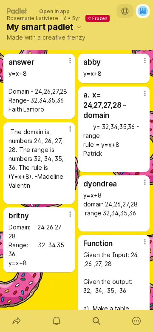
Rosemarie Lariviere (32, 18)
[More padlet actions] (136, 320)
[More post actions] (64, 64)
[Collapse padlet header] (79, 26)
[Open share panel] (16, 320)
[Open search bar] (96, 321)
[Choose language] (124, 11)
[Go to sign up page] (143, 11)
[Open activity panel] (56, 320)
